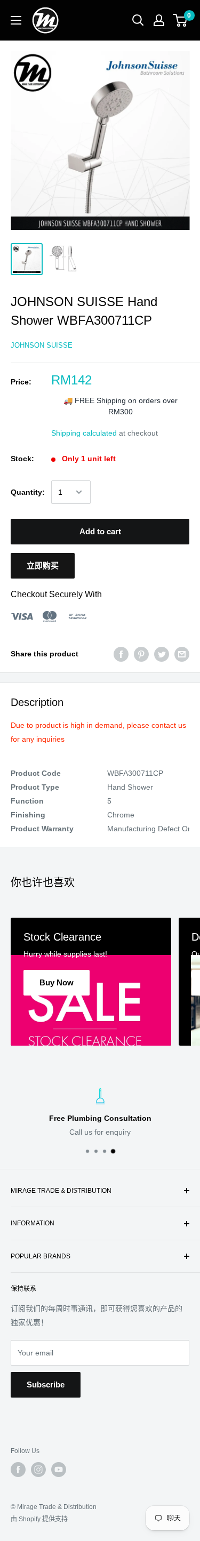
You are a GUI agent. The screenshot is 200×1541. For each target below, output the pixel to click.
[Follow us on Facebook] (18, 1469)
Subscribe (46, 1384)
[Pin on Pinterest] (141, 653)
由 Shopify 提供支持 (39, 1519)
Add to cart (100, 531)
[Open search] (138, 20)
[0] (180, 20)
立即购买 (43, 565)
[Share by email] (181, 653)
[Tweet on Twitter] (161, 653)
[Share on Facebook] (121, 653)
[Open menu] (16, 20)
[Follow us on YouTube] (58, 1469)
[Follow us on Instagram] (38, 1469)
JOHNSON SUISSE (42, 345)
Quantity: (28, 492)
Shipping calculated (84, 433)
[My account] (159, 20)
